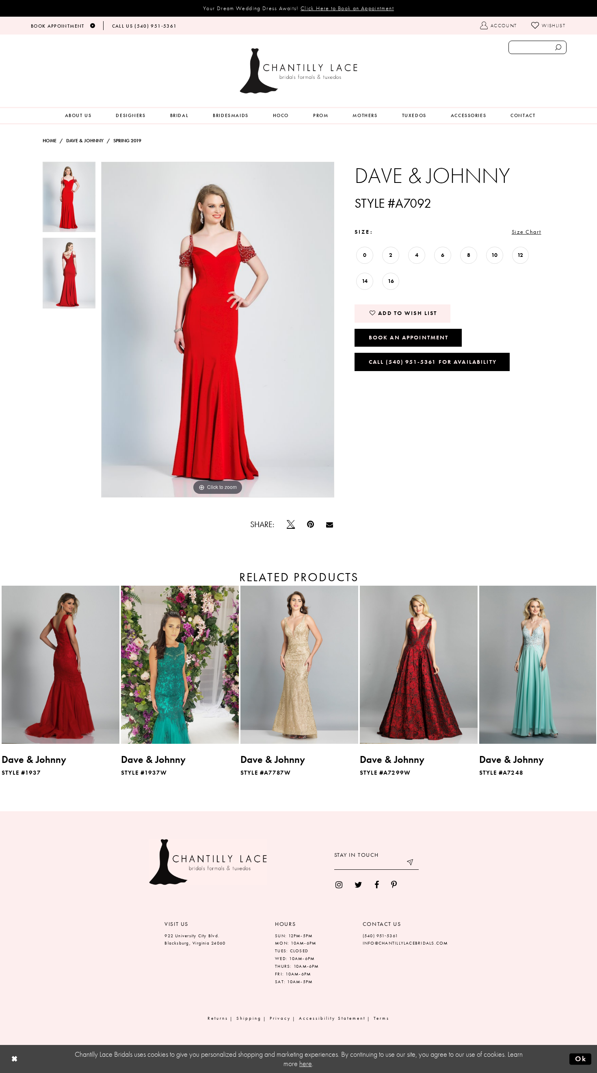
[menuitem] (78, 115)
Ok (580, 1058)
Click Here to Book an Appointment (347, 8)
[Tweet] (291, 524)
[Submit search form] (558, 47)
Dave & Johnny (85, 140)
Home (49, 140)
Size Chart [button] (526, 231)
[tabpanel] (69, 200)
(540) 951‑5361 (380, 935)
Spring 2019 (127, 140)
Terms (381, 1018)
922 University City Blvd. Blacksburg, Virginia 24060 (194, 939)
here (305, 1063)
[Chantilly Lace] (298, 71)
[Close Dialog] (15, 1059)
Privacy (280, 1018)
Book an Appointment (409, 337)
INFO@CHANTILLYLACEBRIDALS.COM (405, 943)
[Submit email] (410, 864)
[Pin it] (310, 524)
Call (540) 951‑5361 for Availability (433, 361)
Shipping (249, 1018)
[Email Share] (329, 524)
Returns (218, 1018)
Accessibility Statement (332, 1018)
